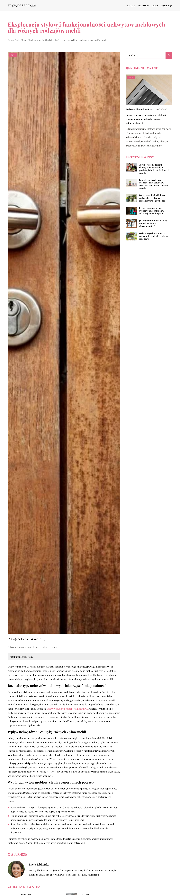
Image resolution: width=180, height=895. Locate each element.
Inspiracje (166, 5)
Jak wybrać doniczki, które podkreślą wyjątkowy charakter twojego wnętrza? (152, 198)
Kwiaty (131, 5)
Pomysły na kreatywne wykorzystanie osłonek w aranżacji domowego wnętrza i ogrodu (154, 184)
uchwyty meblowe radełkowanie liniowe (67, 708)
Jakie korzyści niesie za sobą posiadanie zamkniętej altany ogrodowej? (153, 236)
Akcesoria (143, 5)
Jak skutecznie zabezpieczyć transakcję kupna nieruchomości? (153, 223)
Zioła (155, 5)
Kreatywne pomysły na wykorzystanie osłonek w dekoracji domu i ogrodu (151, 211)
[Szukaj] (169, 55)
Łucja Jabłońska (19, 639)
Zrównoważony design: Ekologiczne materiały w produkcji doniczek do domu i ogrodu (154, 168)
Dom (13, 55)
